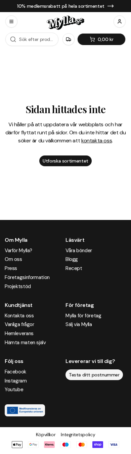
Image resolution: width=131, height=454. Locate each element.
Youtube (14, 389)
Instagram (16, 380)
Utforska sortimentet (65, 161)
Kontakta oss (19, 315)
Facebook (15, 371)
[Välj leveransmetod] (68, 39)
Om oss (13, 259)
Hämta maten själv (25, 342)
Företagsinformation (27, 277)
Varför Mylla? (18, 250)
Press (11, 268)
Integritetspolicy (78, 435)
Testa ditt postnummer (94, 375)
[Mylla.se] (65, 22)
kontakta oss (96, 140)
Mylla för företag (83, 315)
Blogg (72, 259)
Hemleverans (19, 333)
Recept (74, 268)
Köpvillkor (46, 435)
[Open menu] (11, 21)
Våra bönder (79, 250)
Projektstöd (18, 286)
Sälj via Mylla (79, 324)
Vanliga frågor (19, 324)
